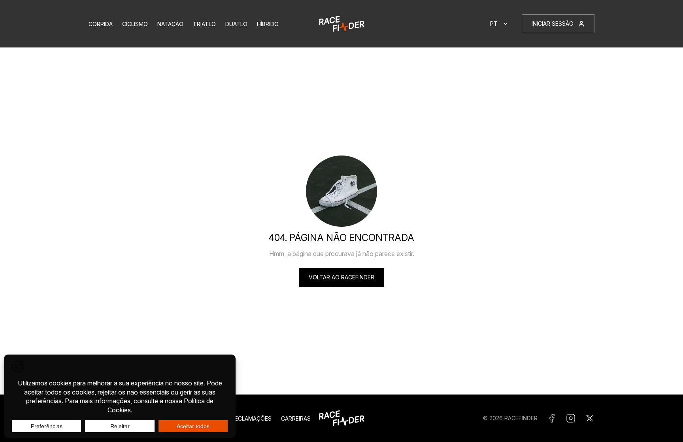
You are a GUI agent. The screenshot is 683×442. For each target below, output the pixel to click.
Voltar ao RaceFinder (341, 277)
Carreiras (296, 418)
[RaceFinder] (341, 24)
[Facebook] (552, 418)
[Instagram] (570, 418)
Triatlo (204, 24)
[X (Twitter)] (589, 418)
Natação (170, 24)
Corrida (101, 24)
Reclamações (251, 418)
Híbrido (268, 24)
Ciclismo (135, 24)
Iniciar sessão (553, 23)
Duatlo (236, 24)
